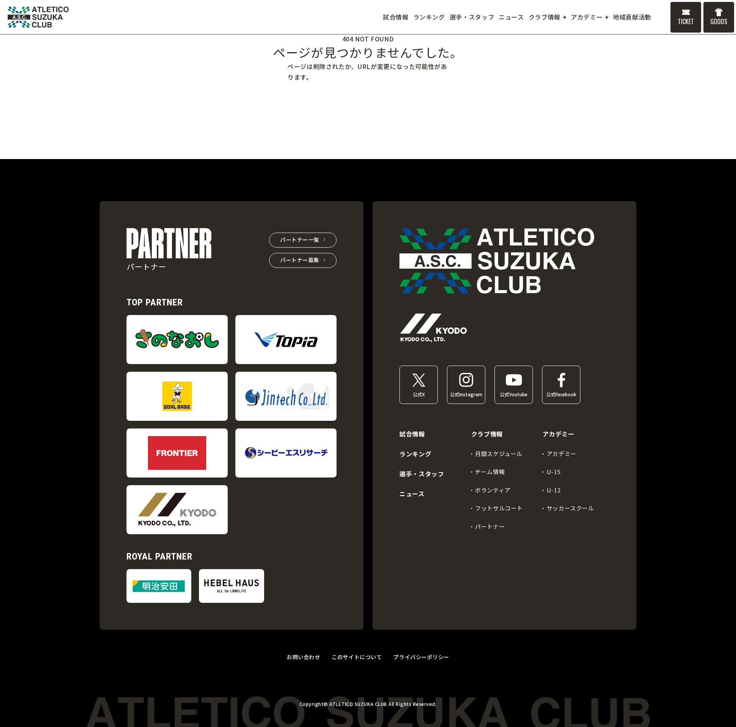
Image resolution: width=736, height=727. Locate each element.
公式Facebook (561, 394)
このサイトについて (357, 657)
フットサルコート (499, 508)
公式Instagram (466, 394)
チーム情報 (490, 472)
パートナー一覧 (299, 239)
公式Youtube (513, 394)
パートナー (490, 526)
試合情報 (412, 433)
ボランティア (493, 490)
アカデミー (562, 454)
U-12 (553, 490)
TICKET (686, 21)
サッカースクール (570, 508)
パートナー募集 (299, 260)
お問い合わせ (303, 657)
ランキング (415, 453)
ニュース (412, 493)
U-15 (553, 472)
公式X (419, 394)
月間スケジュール (498, 454)
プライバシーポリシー (421, 657)
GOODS (718, 21)
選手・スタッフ (421, 473)
